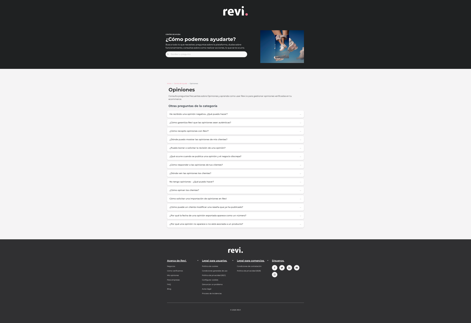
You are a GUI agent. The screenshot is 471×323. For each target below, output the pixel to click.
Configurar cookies (210, 280)
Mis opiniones (173, 275)
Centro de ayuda (180, 83)
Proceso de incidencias (212, 293)
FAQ (169, 284)
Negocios (171, 266)
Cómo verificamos (175, 271)
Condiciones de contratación (249, 266)
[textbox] (206, 54)
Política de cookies (210, 266)
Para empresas (173, 280)
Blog (169, 289)
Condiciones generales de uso (214, 271)
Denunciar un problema (212, 284)
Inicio (169, 83)
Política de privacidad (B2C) (214, 275)
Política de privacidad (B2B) (249, 271)
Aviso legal (206, 289)
